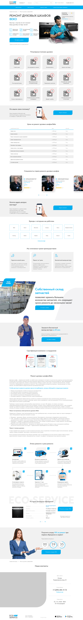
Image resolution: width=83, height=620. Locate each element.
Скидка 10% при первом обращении (60, 7)
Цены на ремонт (30, 7)
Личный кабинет (60, 2)
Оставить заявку (19, 40)
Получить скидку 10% (65, 509)
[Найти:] (43, 2)
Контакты (30, 2)
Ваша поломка (18, 7)
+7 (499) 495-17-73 (70, 2)
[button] (46, 195)
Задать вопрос (63, 112)
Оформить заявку (43, 7)
